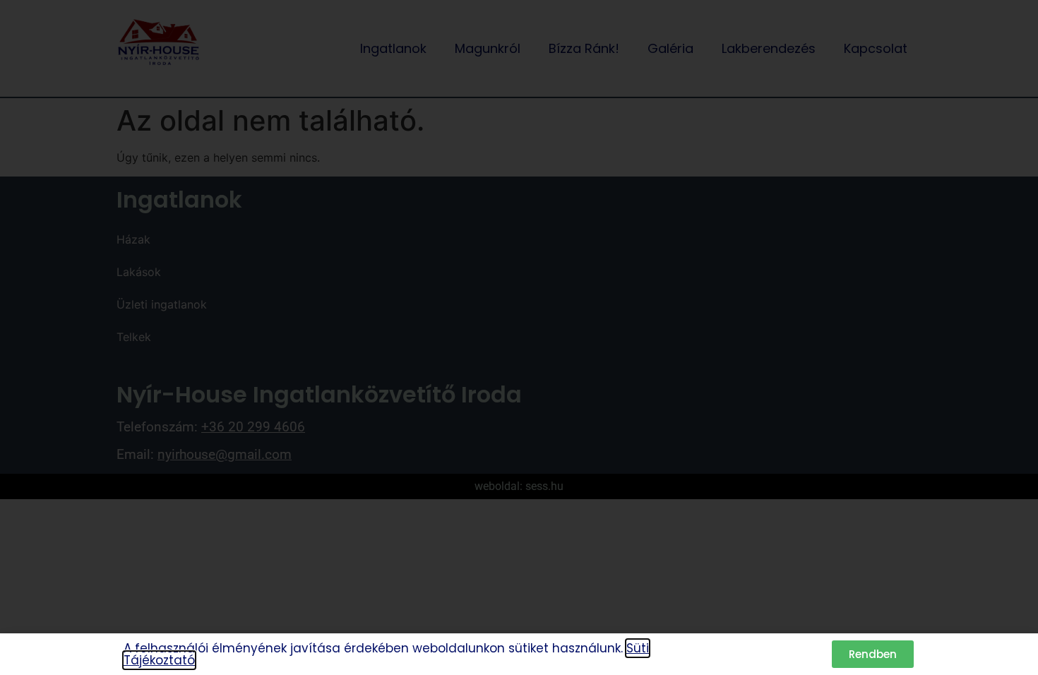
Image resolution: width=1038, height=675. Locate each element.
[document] (519, 337)
